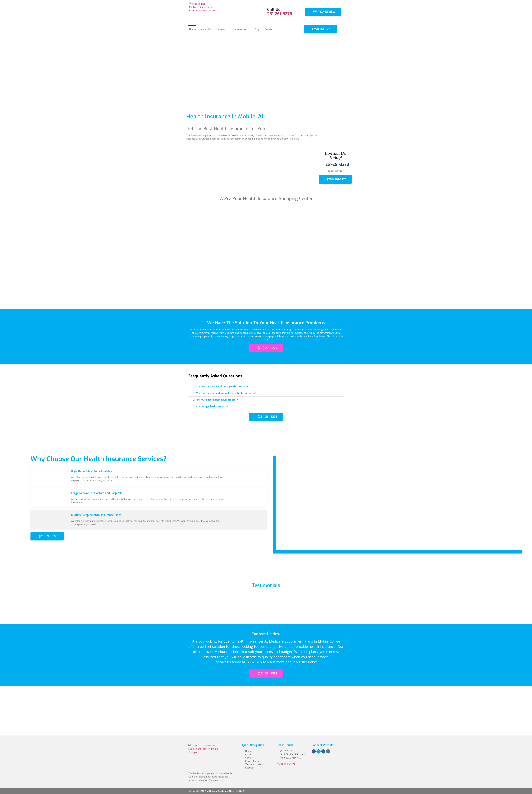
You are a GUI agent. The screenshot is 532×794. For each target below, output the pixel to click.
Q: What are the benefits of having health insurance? (221, 386)
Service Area (239, 29)
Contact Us (271, 29)
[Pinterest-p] (328, 751)
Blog (257, 29)
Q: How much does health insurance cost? (215, 399)
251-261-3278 (279, 14)
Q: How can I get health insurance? (211, 406)
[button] (266, 386)
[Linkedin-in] (323, 751)
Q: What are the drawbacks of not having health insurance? (225, 393)
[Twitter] (318, 751)
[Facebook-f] (314, 751)
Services (220, 29)
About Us (206, 29)
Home (192, 29)
